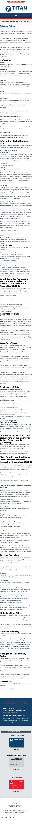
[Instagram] (10, 818)
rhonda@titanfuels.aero (11, 689)
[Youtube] (14, 818)
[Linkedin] (6, 818)
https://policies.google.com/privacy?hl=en (11, 602)
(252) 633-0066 (8, 812)
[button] (16, 15)
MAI (19, 807)
